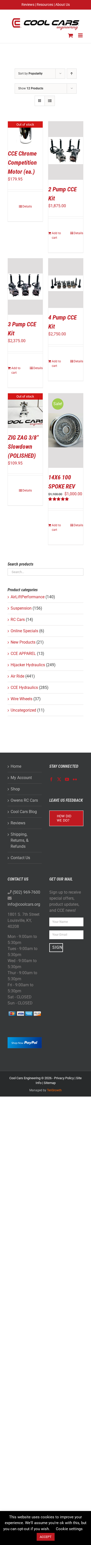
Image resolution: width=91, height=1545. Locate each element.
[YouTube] (67, 779)
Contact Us (20, 857)
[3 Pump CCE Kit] (25, 286)
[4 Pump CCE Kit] (65, 283)
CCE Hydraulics (24, 687)
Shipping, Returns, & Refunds (20, 840)
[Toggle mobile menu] (80, 35)
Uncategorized (23, 710)
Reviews (18, 823)
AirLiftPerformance (27, 596)
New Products (23, 642)
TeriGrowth (54, 1090)
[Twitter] (59, 779)
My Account (21, 777)
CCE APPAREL (23, 653)
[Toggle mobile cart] (70, 35)
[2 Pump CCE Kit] (65, 150)
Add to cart (56, 235)
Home (16, 766)
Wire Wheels (21, 698)
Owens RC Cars (24, 800)
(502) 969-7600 (26, 892)
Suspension (21, 608)
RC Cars (18, 619)
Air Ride (17, 676)
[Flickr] (75, 779)
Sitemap (50, 1083)
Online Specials (24, 630)
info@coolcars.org (24, 904)
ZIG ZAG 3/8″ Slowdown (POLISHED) (23, 446)
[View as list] (50, 101)
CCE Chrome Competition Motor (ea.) (22, 162)
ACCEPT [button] (46, 1537)
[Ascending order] (72, 73)
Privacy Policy (64, 1078)
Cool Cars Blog (24, 811)
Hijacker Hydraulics (28, 664)
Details (27, 206)
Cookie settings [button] (69, 1529)
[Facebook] (51, 779)
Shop (15, 789)
